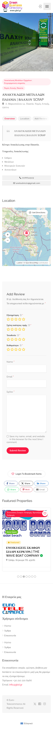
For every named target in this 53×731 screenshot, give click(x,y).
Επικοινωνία (10, 635)
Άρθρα (7, 630)
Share (12, 483)
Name (10, 362)
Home (7, 625)
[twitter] (35, 704)
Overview (9, 118)
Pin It (27, 490)
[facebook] (40, 704)
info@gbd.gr (15, 684)
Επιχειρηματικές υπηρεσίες (14, 83)
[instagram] (44, 704)
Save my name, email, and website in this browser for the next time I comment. (26, 439)
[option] (26, 42)
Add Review (41, 118)
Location (24, 118)
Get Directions (38, 212)
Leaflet (19, 263)
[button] (7, 234)
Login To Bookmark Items (29, 474)
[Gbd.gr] (12, 6)
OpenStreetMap (31, 263)
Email (10, 377)
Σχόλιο (10, 392)
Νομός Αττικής (10, 88)
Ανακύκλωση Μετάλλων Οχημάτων (18, 80)
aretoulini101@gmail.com (28, 183)
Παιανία (20, 88)
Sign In (40, 6)
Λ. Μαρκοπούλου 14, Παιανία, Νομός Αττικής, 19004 (26, 105)
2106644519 (28, 178)
